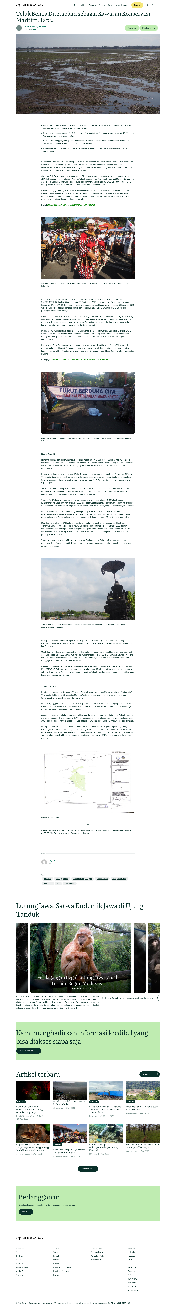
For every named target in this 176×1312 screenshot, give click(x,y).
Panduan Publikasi (61, 1271)
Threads (131, 1271)
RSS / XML (132, 1279)
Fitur (76, 5)
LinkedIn (131, 1252)
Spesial (102, 5)
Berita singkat (22, 1267)
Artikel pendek (122, 5)
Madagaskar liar (97, 1252)
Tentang (56, 1252)
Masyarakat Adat (119, 879)
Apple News (133, 1290)
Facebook (132, 1267)
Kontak (56, 1256)
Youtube (131, 1260)
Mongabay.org (96, 1260)
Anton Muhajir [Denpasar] (35, 27)
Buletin (24, 1212)
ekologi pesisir (62, 879)
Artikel (110, 5)
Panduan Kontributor (62, 1267)
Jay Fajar (53, 861)
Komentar (132, 28)
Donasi (137, 5)
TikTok (130, 1275)
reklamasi (48, 883)
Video (83, 5)
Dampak (56, 1275)
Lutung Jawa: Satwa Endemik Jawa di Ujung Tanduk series (130, 998)
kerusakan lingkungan (82, 879)
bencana (47, 879)
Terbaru (19, 1275)
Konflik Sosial (102, 879)
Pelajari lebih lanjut (27, 1051)
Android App (133, 1287)
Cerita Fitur (21, 1271)
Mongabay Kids (97, 1256)
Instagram (132, 1256)
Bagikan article (148, 28)
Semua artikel (148, 1074)
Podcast (92, 5)
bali (34, 29)
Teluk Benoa (70, 883)
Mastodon (132, 1283)
